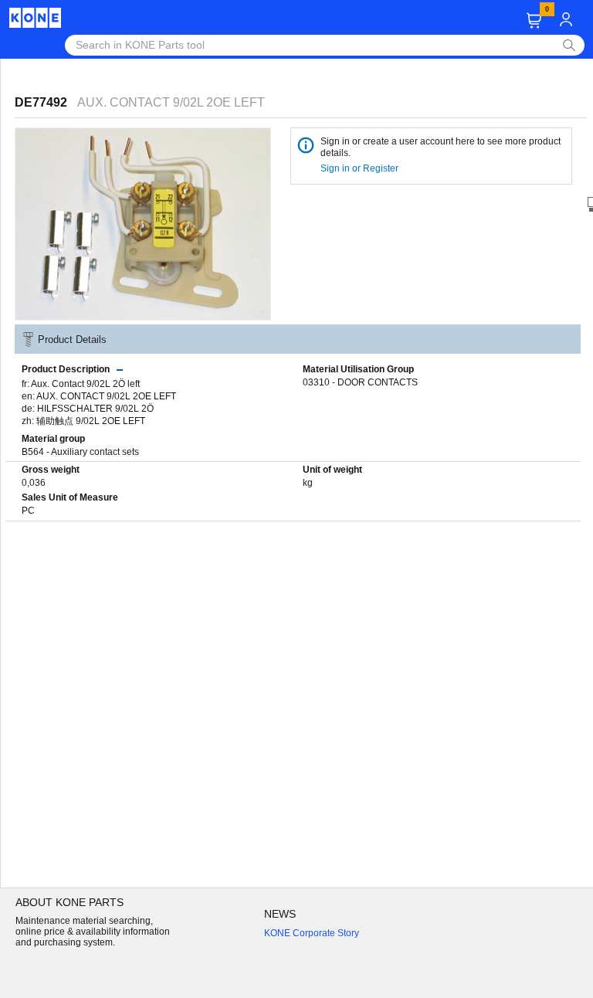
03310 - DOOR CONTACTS (360, 382)
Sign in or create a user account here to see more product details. (440, 147)
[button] (534, 20)
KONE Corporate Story (311, 933)
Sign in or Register (360, 168)
